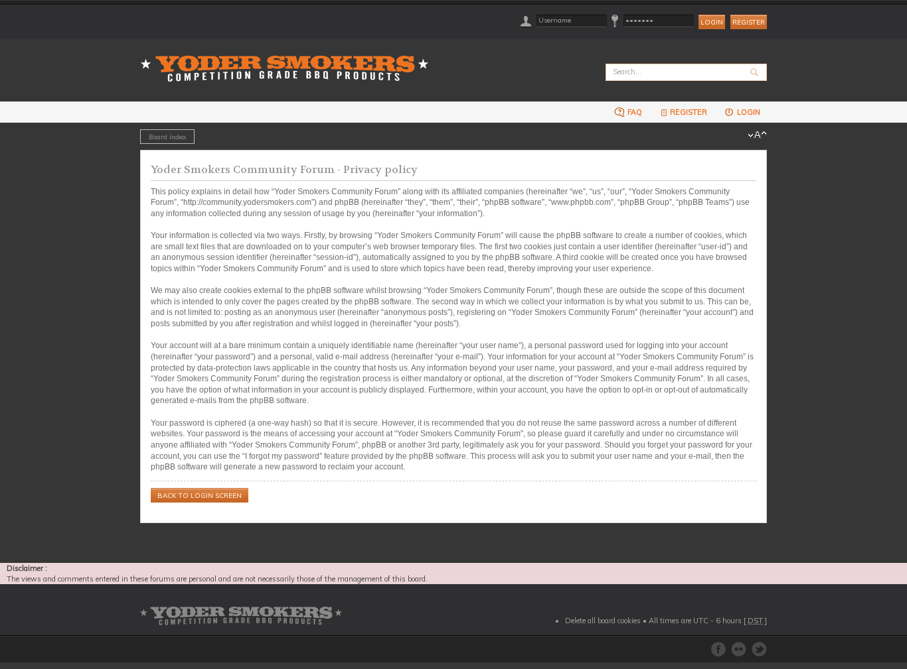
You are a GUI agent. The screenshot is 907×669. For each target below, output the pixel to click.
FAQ (633, 112)
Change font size (757, 135)
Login (747, 112)
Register (748, 22)
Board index (167, 137)
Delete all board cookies (603, 620)
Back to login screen (199, 495)
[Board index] (289, 60)
